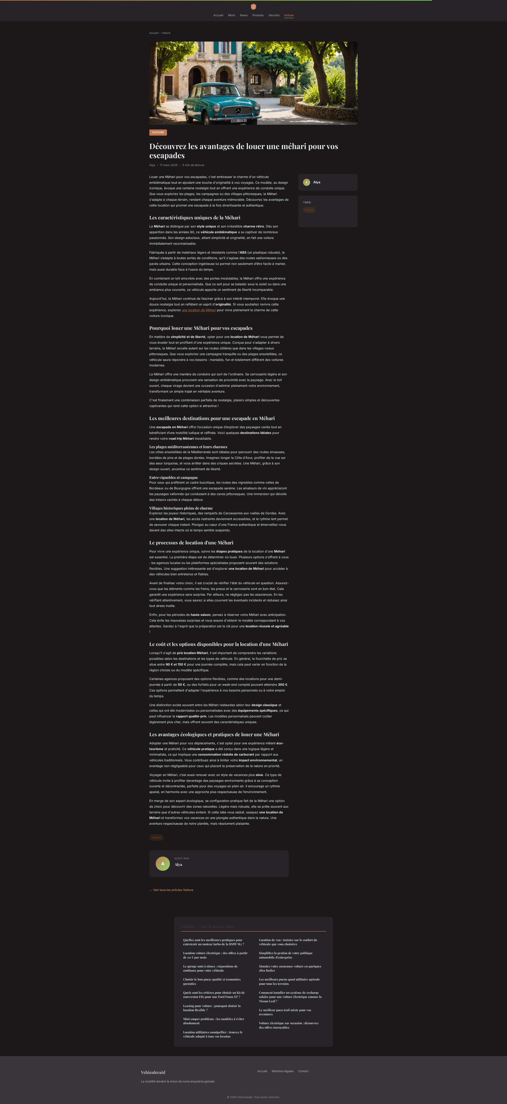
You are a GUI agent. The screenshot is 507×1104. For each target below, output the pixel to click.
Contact (303, 1071)
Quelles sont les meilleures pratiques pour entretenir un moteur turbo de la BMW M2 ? (213, 942)
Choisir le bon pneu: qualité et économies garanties (212, 981)
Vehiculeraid (153, 1072)
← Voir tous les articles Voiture (171, 890)
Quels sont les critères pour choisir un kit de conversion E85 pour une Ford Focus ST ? (214, 995)
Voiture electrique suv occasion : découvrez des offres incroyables (288, 1025)
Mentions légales (283, 1071)
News (244, 15)
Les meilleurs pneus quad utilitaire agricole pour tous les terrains (289, 981)
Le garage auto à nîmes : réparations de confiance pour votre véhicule (210, 968)
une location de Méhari (199, 310)
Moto (231, 15)
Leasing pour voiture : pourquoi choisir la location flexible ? (212, 1008)
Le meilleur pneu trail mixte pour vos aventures (285, 1012)
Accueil (218, 15)
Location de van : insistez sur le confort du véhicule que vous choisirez (288, 942)
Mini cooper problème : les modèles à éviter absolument (213, 1021)
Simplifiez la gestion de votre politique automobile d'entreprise (286, 955)
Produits (258, 15)
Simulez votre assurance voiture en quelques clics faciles (290, 968)
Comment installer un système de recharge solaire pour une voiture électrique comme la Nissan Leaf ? (290, 997)
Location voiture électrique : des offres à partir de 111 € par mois (215, 955)
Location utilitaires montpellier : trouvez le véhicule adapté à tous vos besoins (213, 1034)
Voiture (289, 15)
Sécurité (274, 15)
